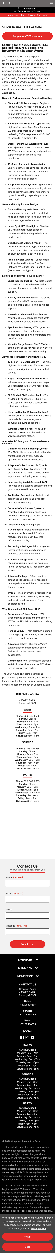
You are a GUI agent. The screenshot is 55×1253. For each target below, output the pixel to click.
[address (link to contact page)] (3, 3)
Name (15, 877)
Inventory (25, 959)
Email (14, 893)
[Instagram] (27, 1037)
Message (16, 925)
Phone (9, 909)
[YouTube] (32, 1037)
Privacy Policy (38, 1228)
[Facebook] (22, 1037)
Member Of (25, 976)
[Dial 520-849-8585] (10, 3)
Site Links (25, 968)
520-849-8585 (31, 715)
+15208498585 (28, 1004)
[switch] (51, 3)
